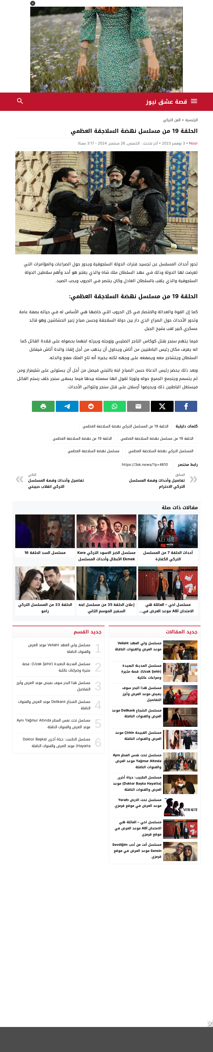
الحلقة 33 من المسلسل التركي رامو (45, 608)
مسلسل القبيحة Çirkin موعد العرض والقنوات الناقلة (138, 736)
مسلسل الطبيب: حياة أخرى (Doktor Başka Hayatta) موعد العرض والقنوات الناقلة (137, 783)
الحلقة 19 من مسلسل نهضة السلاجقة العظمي (157, 438)
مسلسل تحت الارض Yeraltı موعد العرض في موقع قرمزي (138, 803)
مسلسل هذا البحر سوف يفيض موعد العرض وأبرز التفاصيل (141, 694)
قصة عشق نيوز (166, 101)
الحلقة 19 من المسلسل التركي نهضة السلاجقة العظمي (125, 426)
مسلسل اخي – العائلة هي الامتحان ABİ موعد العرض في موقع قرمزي (168, 611)
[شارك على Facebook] (186, 406)
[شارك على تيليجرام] (67, 406)
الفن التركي (172, 119)
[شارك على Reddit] (91, 406)
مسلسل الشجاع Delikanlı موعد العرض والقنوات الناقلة (136, 713)
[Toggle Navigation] (195, 101)
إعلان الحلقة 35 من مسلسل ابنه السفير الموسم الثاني (106, 608)
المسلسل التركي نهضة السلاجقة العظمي (160, 450)
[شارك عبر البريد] (138, 406)
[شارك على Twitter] (162, 406)
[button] (32, 3)
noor (193, 143)
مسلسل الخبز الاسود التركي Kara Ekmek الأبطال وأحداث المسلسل (106, 556)
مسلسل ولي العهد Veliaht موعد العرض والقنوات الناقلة (138, 646)
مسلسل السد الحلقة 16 (45, 552)
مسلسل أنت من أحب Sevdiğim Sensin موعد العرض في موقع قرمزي (136, 851)
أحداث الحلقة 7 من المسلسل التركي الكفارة (168, 556)
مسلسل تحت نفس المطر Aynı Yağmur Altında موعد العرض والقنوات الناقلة (137, 761)
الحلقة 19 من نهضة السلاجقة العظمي (82, 438)
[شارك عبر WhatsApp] (115, 406)
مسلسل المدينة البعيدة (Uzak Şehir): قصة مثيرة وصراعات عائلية (141, 672)
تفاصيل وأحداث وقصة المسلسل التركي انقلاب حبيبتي (56, 481)
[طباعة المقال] (43, 406)
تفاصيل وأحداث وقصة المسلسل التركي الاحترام (157, 481)
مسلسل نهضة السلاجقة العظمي (94, 450)
